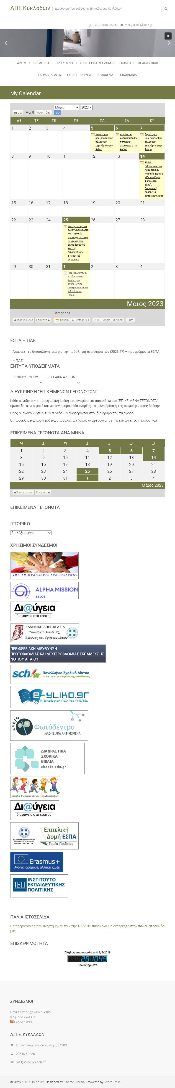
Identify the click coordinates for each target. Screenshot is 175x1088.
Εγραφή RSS (22, 1022)
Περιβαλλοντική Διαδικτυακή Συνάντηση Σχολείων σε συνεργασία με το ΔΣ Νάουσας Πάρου (78, 284)
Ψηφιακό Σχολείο (22, 1017)
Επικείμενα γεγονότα (35, 507)
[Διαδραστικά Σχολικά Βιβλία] (47, 745)
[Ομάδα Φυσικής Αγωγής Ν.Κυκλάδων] (35, 779)
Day (48, 112)
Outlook (118, 320)
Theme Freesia (74, 1082)
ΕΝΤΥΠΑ (85, 75)
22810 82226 (25, 1054)
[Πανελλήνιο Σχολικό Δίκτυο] (50, 667)
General (64, 320)
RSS (96, 320)
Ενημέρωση (41, 63)
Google (106, 320)
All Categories (80, 320)
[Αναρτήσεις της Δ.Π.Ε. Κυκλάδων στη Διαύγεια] (34, 604)
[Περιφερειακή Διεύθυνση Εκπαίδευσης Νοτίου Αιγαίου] (58, 647)
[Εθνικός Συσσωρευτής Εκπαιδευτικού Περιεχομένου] (49, 713)
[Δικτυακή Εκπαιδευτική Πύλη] (52, 689)
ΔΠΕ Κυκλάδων (30, 8)
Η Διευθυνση (65, 63)
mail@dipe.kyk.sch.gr (138, 25)
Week (39, 112)
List (20, 113)
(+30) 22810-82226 (105, 25)
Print (131, 320)
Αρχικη (22, 63)
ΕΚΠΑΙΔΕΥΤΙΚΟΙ (147, 63)
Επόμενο (41, 320)
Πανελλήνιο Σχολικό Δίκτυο (30, 1012)
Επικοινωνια (127, 75)
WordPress (113, 1082)
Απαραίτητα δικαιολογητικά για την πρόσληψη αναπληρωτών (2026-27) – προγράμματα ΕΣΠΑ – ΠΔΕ (86, 353)
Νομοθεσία (104, 75)
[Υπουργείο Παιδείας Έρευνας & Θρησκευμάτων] (44, 626)
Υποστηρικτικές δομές (97, 63)
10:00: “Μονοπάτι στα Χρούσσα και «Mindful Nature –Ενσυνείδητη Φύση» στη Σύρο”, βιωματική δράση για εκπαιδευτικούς (154, 179)
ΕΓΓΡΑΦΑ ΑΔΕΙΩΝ (61, 377)
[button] (5, 42)
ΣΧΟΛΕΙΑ (125, 63)
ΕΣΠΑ (70, 75)
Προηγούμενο (24, 320)
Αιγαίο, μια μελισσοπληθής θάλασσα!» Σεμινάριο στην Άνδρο (104, 142)
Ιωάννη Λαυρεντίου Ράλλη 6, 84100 (41, 1045)
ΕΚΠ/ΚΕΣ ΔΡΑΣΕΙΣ (50, 75)
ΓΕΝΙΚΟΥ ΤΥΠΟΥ (25, 377)
